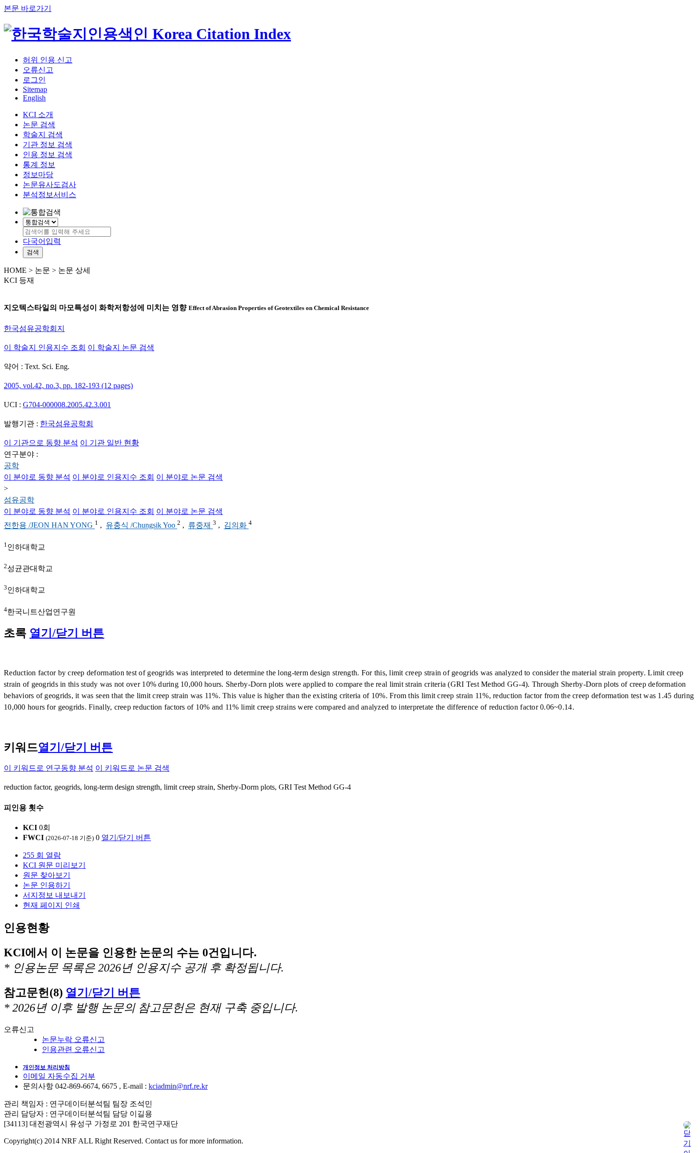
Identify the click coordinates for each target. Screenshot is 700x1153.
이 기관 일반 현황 (109, 443)
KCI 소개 (38, 114)
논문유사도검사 (49, 184)
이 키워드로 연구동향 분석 (48, 768)
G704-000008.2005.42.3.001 (67, 405)
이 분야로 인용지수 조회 (113, 477)
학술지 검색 (43, 134)
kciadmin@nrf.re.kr (178, 1086)
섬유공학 (19, 500)
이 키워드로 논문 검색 (132, 768)
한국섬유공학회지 (34, 328)
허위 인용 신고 (47, 60)
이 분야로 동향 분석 (37, 477)
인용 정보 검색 (47, 154)
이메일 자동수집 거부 (59, 1076)
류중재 (200, 525)
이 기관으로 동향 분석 (41, 443)
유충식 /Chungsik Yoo (141, 525)
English (34, 98)
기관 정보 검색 (47, 144)
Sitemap (35, 89)
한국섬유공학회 (66, 424)
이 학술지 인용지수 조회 (45, 347)
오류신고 (38, 70)
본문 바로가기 (27, 8)
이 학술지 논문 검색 (121, 347)
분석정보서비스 (49, 194)
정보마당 (38, 174)
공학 (11, 465)
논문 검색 (39, 124)
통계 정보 (39, 164)
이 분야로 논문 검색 (189, 477)
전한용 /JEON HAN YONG (49, 525)
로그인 (34, 80)
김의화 (236, 525)
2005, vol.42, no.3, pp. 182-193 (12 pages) (68, 385)
